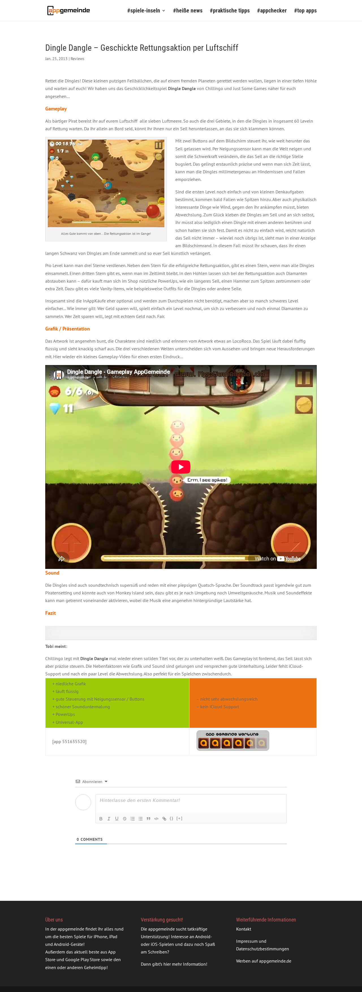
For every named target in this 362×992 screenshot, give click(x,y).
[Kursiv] (109, 818)
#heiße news (187, 11)
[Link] (164, 818)
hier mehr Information (184, 964)
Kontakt (243, 929)
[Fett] (101, 818)
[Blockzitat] (148, 818)
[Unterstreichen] (117, 818)
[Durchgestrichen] (125, 818)
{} (172, 818)
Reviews (77, 58)
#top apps (305, 11)
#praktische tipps (230, 11)
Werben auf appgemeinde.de (263, 961)
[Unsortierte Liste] (141, 818)
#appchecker (272, 11)
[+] (179, 818)
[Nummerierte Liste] (133, 818)
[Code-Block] (156, 818)
